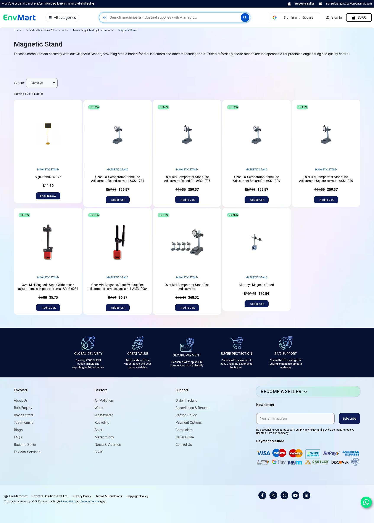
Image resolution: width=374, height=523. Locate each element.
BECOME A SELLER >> (284, 391)
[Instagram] (273, 495)
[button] (48, 195)
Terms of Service (90, 501)
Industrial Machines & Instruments (47, 30)
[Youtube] (295, 495)
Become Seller (304, 3)
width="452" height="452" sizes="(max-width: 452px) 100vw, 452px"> (48, 134)
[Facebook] (262, 495)
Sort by (19, 82)
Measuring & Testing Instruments (93, 30)
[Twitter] (284, 495)
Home (17, 30)
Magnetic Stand (48, 169)
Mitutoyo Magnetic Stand (256, 285)
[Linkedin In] (306, 495)
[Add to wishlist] (74, 108)
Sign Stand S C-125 (48, 177)
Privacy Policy (308, 429)
